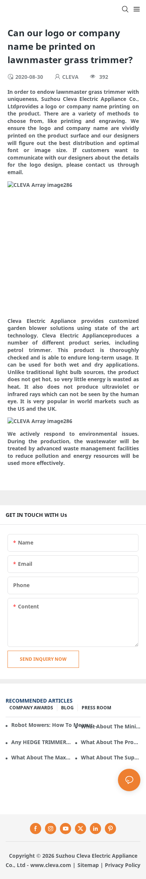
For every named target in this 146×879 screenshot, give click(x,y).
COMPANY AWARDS (31, 707)
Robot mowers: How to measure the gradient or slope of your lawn (54, 724)
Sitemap (88, 865)
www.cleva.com (50, 865)
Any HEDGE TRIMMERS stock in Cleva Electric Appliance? (41, 742)
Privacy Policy (122, 865)
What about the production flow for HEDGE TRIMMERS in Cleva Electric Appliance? (110, 742)
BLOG (67, 707)
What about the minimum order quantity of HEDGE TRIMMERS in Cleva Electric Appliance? (110, 726)
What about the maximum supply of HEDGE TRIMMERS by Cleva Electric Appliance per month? (41, 757)
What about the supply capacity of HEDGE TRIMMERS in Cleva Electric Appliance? (110, 757)
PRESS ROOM (96, 707)
